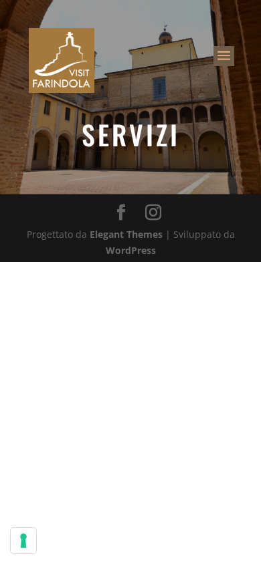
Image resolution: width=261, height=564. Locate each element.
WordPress (131, 250)
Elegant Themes (126, 234)
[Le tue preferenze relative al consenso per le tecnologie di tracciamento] (23, 540)
